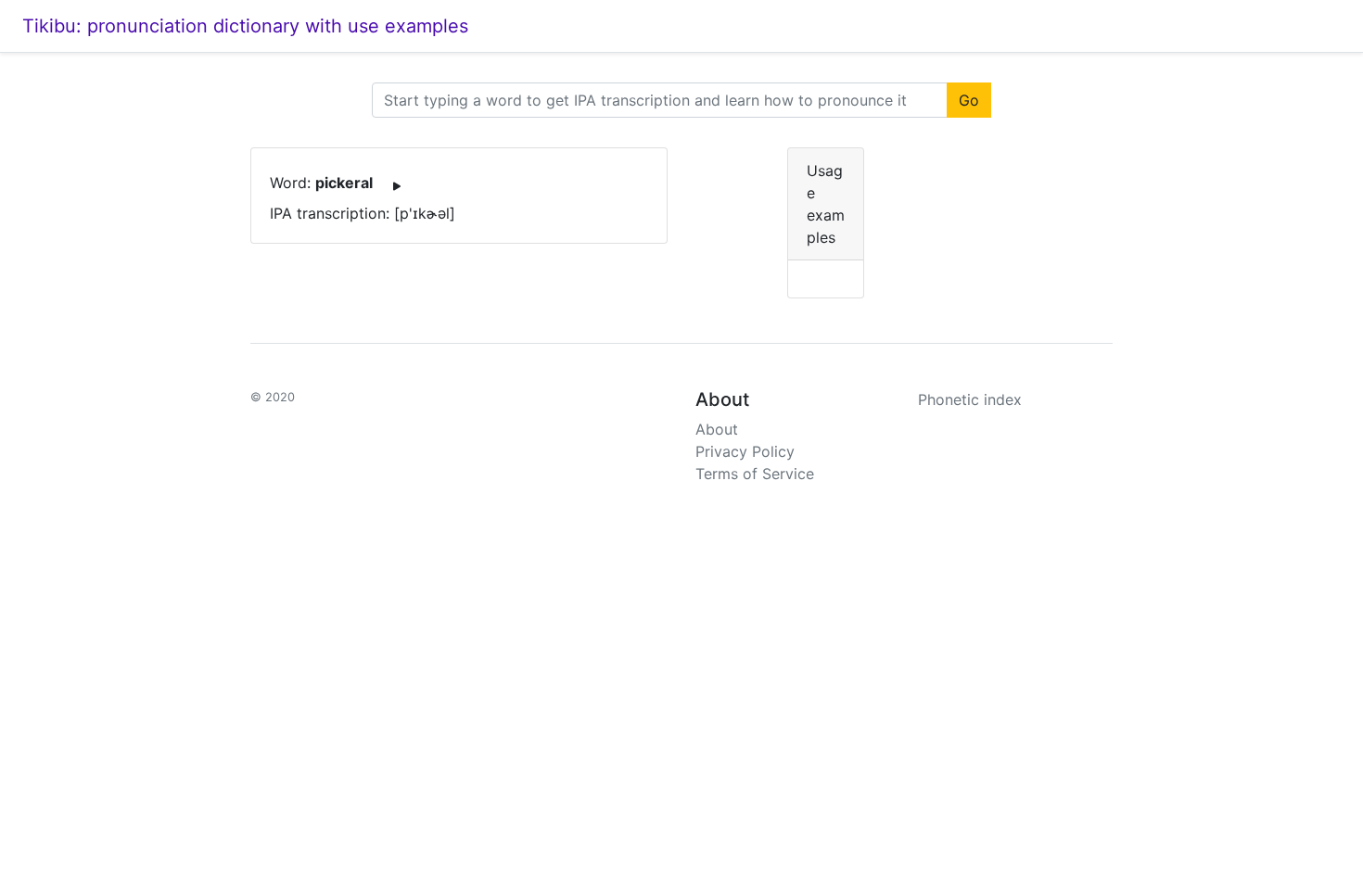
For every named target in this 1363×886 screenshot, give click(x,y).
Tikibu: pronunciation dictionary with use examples (245, 26)
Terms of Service (754, 473)
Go (969, 100)
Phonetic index (970, 399)
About (716, 429)
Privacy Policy (745, 451)
